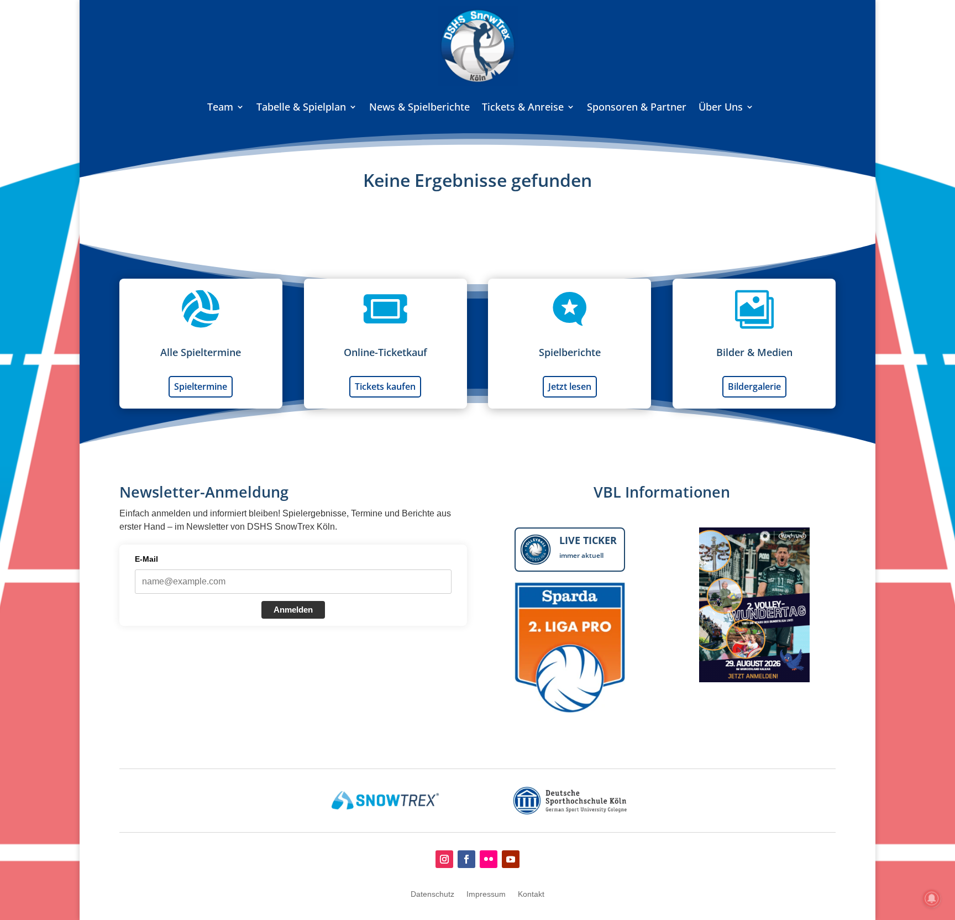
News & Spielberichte (419, 106)
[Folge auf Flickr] (488, 859)
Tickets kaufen (385, 386)
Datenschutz (432, 894)
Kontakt (531, 894)
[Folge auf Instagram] (444, 859)
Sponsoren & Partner (636, 106)
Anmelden (293, 609)
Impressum (486, 894)
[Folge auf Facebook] (466, 859)
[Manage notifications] (932, 898)
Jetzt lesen (569, 386)
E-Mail (146, 559)
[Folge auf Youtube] (511, 859)
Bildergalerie (754, 386)
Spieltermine (200, 386)
